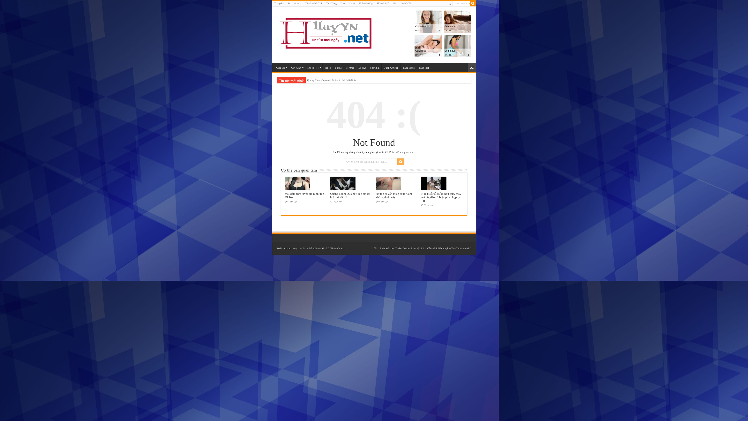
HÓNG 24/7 (383, 3)
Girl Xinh (296, 67)
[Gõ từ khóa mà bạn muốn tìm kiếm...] (473, 3)
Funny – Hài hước (344, 67)
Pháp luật (424, 67)
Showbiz (374, 67)
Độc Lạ (362, 67)
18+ (394, 3)
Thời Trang (331, 3)
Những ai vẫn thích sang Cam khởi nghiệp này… (394, 195)
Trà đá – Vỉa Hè (347, 3)
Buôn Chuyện (391, 67)
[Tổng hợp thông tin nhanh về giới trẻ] (325, 32)
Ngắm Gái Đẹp (366, 3)
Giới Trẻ (280, 67)
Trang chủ (279, 3)
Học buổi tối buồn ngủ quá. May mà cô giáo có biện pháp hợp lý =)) (441, 197)
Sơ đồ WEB (405, 3)
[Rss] (449, 3)
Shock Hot (312, 67)
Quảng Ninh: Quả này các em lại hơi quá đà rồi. (332, 80)
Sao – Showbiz (295, 3)
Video (328, 67)
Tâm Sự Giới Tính (313, 3)
